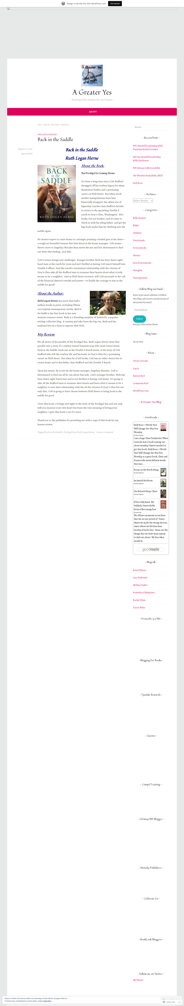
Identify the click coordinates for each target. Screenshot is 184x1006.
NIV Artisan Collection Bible (146, 168)
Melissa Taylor (140, 585)
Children (137, 233)
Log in (136, 368)
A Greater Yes (92, 92)
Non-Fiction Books (142, 263)
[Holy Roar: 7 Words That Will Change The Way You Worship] (163, 430)
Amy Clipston (139, 473)
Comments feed (140, 383)
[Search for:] (151, 127)
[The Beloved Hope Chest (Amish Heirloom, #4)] (163, 497)
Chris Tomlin (139, 435)
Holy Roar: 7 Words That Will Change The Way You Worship (146, 428)
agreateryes (26, 153)
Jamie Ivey (138, 512)
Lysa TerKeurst (140, 577)
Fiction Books (139, 247)
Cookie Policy (47, 1001)
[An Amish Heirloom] (163, 486)
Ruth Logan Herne (86, 432)
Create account (140, 360)
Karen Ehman (139, 570)
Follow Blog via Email (151, 289)
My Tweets (138, 980)
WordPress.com (140, 390)
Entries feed (139, 375)
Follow (139, 318)
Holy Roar (138, 183)
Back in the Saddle (55, 139)
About (93, 111)
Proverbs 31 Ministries (144, 592)
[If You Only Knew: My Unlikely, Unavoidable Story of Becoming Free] (163, 507)
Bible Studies (139, 218)
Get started (115, 3)
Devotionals (139, 240)
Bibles (136, 225)
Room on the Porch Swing (146, 469)
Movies (136, 255)
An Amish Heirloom (143, 480)
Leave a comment (104, 432)
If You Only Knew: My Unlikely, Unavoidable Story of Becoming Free (145, 505)
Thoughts (137, 270)
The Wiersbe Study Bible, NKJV (148, 175)
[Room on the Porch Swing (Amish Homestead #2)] (163, 475)
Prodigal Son (70, 432)
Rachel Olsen (139, 600)
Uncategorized (47, 134)
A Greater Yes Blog (151, 402)
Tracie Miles (139, 607)
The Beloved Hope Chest (145, 491)
